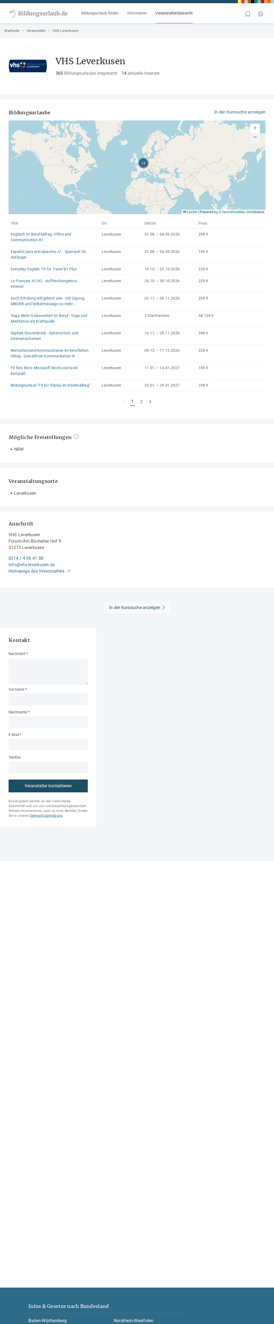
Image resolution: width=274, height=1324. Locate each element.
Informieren (137, 13)
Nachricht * (18, 654)
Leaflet (191, 211)
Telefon (15, 757)
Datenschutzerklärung (46, 816)
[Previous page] (123, 402)
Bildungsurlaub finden (100, 13)
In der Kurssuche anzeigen (239, 112)
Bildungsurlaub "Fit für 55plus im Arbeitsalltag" (50, 385)
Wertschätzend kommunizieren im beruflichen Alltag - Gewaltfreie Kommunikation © (50, 353)
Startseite (12, 31)
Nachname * (19, 712)
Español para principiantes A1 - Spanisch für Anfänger (48, 254)
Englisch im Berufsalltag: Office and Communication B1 (41, 237)
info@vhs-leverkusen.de (32, 564)
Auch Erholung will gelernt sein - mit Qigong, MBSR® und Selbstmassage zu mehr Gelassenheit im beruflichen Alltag (48, 301)
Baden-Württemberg (47, 1320)
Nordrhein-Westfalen (134, 1320)
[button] (143, 163)
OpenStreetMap (233, 211)
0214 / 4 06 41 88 (26, 558)
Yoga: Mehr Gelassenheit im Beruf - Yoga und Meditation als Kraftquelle (49, 318)
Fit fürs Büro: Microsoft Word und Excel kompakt (44, 371)
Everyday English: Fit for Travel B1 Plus (44, 269)
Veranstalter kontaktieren (48, 785)
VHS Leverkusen (65, 31)
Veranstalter (36, 31)
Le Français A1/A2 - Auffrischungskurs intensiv (44, 284)
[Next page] (150, 402)
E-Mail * (15, 734)
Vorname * (18, 689)
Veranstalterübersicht (174, 13)
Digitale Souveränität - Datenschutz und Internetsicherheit (44, 336)
